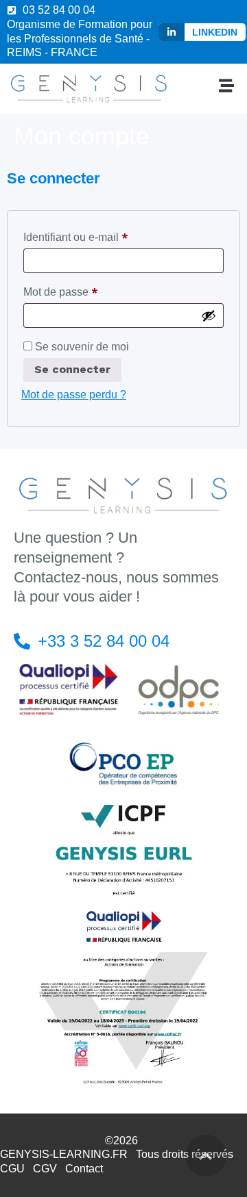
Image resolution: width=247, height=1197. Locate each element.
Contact (84, 1168)
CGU (12, 1168)
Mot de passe (87, 289)
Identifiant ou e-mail (102, 235)
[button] (226, 85)
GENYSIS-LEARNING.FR (64, 1154)
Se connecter (72, 369)
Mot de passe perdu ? (73, 394)
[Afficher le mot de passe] (208, 315)
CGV (45, 1168)
